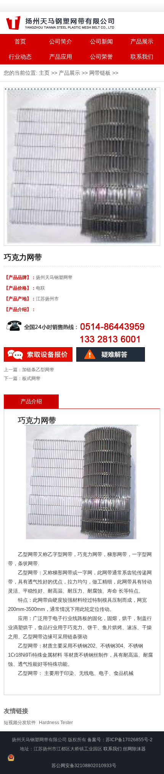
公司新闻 (101, 41)
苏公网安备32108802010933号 (83, 765)
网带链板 (100, 73)
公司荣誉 (101, 56)
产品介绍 (31, 401)
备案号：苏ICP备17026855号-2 (120, 739)
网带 (48, 420)
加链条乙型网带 (38, 369)
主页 (44, 73)
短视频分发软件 (20, 722)
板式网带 (31, 378)
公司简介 (60, 41)
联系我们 (141, 56)
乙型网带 (28, 554)
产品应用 (60, 56)
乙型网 (25, 572)
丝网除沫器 (134, 749)
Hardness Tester (56, 722)
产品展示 (141, 41)
